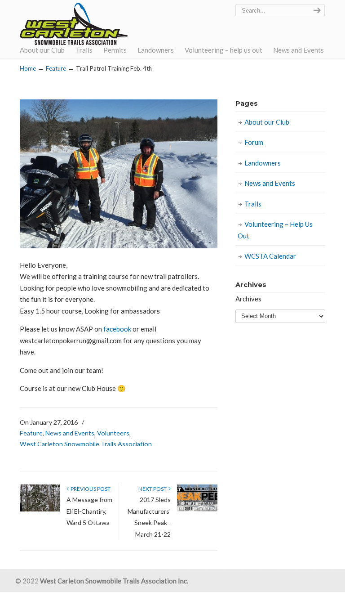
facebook (117, 329)
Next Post (153, 488)
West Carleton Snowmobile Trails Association (74, 24)
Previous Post (90, 488)
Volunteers (113, 433)
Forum (253, 142)
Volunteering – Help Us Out (275, 230)
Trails (252, 204)
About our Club (266, 122)
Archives (248, 299)
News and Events (69, 433)
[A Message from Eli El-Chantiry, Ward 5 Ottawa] (40, 509)
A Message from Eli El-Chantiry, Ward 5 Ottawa (89, 511)
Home (28, 68)
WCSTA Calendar (270, 256)
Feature (56, 68)
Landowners (262, 163)
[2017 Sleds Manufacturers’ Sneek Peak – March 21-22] (197, 509)
